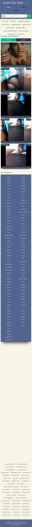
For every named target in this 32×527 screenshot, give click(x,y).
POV (9, 299)
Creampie (23, 186)
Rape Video (15, 478)
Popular (16, 10)
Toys (23, 308)
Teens (23, 302)
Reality (8, 311)
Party (9, 302)
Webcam (23, 316)
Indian (23, 244)
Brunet (8, 229)
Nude (23, 281)
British (8, 220)
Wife (23, 322)
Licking (23, 252)
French (8, 252)
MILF (23, 258)
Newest (23, 7)
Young (23, 325)
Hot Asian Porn (25, 503)
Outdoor (9, 296)
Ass (9, 191)
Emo (23, 220)
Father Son (8, 238)
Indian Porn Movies (15, 509)
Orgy (9, 293)
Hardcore (8, 284)
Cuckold (23, 189)
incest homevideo (24, 31)
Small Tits (8, 325)
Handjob (9, 281)
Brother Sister (8, 226)
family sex (13, 21)
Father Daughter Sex (9, 498)
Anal (9, 183)
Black (9, 209)
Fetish (8, 241)
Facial (23, 226)
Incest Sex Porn (6, 489)
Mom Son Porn (22, 495)
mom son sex (5, 24)
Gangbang (8, 255)
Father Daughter (9, 235)
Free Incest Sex (25, 492)
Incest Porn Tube (27, 500)
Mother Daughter (23, 279)
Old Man (23, 284)
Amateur (9, 180)
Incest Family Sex (7, 492)
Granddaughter (9, 264)
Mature (23, 264)
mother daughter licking (10, 31)
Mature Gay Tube (10, 467)
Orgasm (9, 290)
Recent (24, 40)
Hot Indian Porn (16, 515)
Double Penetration (23, 212)
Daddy (23, 197)
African (8, 177)
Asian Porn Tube (16, 503)
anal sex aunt (10, 27)
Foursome (8, 250)
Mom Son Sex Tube (5, 500)
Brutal (23, 177)
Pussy (8, 308)
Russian (9, 313)
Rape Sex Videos (25, 475)
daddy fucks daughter (24, 21)
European (23, 223)
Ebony (23, 218)
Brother (9, 223)
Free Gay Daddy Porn (10, 469)
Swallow (23, 296)
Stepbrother (9, 337)
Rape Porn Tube (15, 475)
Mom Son (23, 273)
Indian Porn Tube (26, 512)
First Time (8, 244)
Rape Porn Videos (24, 478)
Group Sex (8, 279)
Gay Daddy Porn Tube (10, 464)
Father (8, 232)
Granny (9, 276)
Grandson (8, 273)
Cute (23, 194)
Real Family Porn (11, 484)
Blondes (9, 212)
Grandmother (8, 270)
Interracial (23, 247)
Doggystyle (23, 209)
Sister (8, 319)
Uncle (23, 311)
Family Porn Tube (16, 481)
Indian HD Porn (16, 512)
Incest (23, 241)
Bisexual (9, 206)
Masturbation (23, 261)
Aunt (9, 194)
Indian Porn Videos (6, 515)
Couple (23, 183)
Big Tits (9, 203)
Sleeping (9, 322)
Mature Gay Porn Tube (22, 464)
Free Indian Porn (26, 515)
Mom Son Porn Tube (11, 495)
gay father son (26, 24)
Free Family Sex (6, 481)
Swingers (23, 299)
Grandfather (9, 267)
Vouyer (23, 313)
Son (9, 328)
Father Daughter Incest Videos (11, 486)
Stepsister (8, 340)
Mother (23, 276)
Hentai (23, 232)
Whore (23, 319)
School (8, 316)
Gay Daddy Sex (6, 475)
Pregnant (9, 305)
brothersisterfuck (21, 27)
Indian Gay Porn (26, 509)
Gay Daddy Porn (5, 472)
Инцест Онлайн (26, 489)
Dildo (23, 206)
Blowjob (9, 215)
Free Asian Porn (7, 506)
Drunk (23, 215)
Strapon (23, 290)
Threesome (23, 305)
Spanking (9, 331)
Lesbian (23, 250)
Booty (8, 218)
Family (23, 229)
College (23, 180)
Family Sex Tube (20, 484)
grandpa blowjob (15, 24)
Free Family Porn (25, 481)
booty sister (20, 34)
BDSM (8, 197)
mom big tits (11, 34)
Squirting (9, 334)
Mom (23, 267)
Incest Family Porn (16, 489)
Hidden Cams (23, 235)
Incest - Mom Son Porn (21, 498)
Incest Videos (6, 503)
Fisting (8, 247)
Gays (9, 258)
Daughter (23, 200)
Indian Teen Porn (6, 512)
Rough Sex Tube (7, 478)
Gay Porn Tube (16, 506)
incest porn (5, 21)
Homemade (23, 238)
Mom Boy (23, 270)
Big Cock (9, 200)
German (9, 261)
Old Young (8, 287)
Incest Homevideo (16, 500)
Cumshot (23, 191)
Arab (9, 186)
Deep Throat (23, 203)
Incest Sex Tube (24, 486)
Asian (8, 189)
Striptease (23, 293)
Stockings (23, 287)
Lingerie (23, 255)
